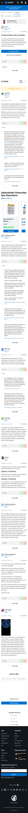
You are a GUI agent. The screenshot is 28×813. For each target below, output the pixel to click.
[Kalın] (3, 679)
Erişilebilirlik (4, 753)
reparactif (6, 97)
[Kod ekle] (8, 679)
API (2, 745)
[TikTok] (2, 790)
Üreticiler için (18, 745)
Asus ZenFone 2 (17, 16)
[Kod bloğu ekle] (19, 679)
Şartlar (3, 758)
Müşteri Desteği (5, 736)
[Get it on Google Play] (21, 758)
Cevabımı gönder (14, 703)
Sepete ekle (11, 231)
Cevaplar (17, 12)
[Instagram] (11, 790)
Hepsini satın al (6, 198)
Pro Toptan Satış (19, 740)
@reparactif (7, 143)
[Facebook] (5, 790)
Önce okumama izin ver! (9, 777)
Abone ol (14, 774)
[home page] (9, 2)
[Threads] (23, 790)
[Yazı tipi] (15, 679)
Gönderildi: (6, 31)
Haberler (17, 736)
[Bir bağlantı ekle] (10, 679)
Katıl (16, 738)
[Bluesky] (20, 790)
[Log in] (25, 2)
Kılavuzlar (10, 12)
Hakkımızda (4, 733)
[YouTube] (14, 790)
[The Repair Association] (26, 790)
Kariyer (3, 740)
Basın (16, 733)
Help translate (12, 785)
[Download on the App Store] (21, 754)
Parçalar (3, 12)
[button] (17, 2)
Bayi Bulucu (18, 743)
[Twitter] (8, 790)
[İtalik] (5, 679)
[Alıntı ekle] (21, 679)
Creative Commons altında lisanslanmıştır (14, 807)
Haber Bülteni (4, 743)
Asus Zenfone (8, 16)
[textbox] (14, 688)
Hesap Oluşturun (14, 8)
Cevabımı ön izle (14, 699)
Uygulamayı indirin (20, 750)
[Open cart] (21, 2)
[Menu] (2, 2)
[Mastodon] (17, 790)
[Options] (2, 16)
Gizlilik (2, 755)
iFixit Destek (4, 738)
